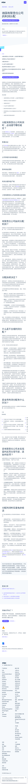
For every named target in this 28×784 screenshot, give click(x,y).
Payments (4, 703)
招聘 (16, 746)
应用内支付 (17, 685)
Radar (3, 707)
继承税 (17, 186)
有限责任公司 (8, 131)
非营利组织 (17, 705)
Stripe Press (18, 749)
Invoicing (4, 694)
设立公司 (11, 7)
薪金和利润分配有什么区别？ (9, 66)
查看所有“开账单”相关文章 (8, 588)
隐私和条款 (4, 753)
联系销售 (12, 621)
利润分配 (6, 145)
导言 (3, 54)
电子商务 (17, 677)
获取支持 (4, 768)
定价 (3, 670)
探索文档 (4, 651)
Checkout (4, 679)
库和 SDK (17, 735)
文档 (16, 728)
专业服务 (17, 707)
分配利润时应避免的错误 (8, 73)
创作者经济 (17, 696)
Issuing (4, 696)
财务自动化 (17, 681)
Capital (3, 677)
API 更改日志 (18, 733)
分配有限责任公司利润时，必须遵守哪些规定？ (13, 56)
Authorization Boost (7, 674)
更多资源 (4, 7)
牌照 (3, 757)
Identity (4, 692)
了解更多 (4, 35)
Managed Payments (7, 699)
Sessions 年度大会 (6, 751)
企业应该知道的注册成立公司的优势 (11, 598)
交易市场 (17, 687)
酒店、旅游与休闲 (19, 699)
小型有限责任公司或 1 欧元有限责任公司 (11, 200)
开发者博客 (17, 739)
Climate (4, 681)
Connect (4, 683)
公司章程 (12, 133)
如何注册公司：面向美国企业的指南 (11, 596)
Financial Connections (7, 690)
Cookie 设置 (5, 760)
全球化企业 (17, 683)
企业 (12, 550)
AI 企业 (16, 694)
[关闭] (25, 777)
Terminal (4, 714)
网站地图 (4, 759)
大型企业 (17, 670)
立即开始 (5, 621)
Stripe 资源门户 (6, 551)
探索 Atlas (4, 636)
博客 (3, 748)
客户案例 (4, 746)
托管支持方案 (5, 769)
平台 (16, 690)
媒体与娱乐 (17, 703)
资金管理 (17, 688)
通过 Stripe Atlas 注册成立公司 (10, 20)
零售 (16, 710)
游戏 (16, 698)
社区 (3, 749)
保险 (16, 701)
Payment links (5, 701)
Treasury (4, 716)
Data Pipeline (5, 687)
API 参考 (17, 730)
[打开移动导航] (25, 2)
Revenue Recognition (7, 709)
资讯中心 (17, 748)
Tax (3, 712)
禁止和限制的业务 (6, 755)
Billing (3, 675)
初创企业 (17, 672)
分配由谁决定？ (5, 61)
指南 (3, 744)
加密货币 (4, 685)
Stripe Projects (18, 737)
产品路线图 (17, 744)
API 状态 (17, 731)
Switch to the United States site (9, 780)
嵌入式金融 (17, 679)
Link (3, 698)
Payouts (4, 705)
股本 (18, 172)
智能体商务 (17, 674)
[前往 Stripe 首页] (3, 663)
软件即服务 (17, 692)
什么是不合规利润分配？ (8, 64)
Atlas (3, 672)
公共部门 (17, 709)
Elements (4, 688)
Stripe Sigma (5, 710)
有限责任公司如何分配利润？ (9, 59)
